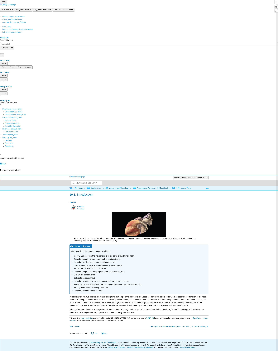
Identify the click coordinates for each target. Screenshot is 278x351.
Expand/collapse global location (207, 187)
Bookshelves (96, 188)
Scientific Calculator (12, 126)
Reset (4, 63)
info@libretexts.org (187, 347)
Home (80, 188)
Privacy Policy (113, 347)
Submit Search (7, 48)
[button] (9, 143)
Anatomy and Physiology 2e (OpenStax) (152, 188)
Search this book (6, 40)
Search (73, 183)
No (105, 333)
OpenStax (80, 206)
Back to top (74, 326)
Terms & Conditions (126, 347)
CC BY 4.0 (150, 318)
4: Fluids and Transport (185, 188)
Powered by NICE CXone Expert (104, 343)
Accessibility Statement (144, 347)
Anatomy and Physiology (119, 188)
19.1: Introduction (87, 318)
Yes (95, 333)
